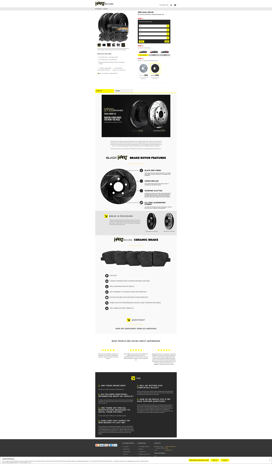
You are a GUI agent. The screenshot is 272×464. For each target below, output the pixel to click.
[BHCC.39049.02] (99, 45)
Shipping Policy (126, 451)
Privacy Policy (142, 451)
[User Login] (171, 5)
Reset (141, 41)
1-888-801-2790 (168, 450)
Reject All (215, 460)
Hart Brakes (99, 8)
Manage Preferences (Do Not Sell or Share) (198, 460)
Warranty (141, 449)
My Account (126, 446)
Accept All (225, 460)
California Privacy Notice (144, 454)
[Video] (123, 45)
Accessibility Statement (144, 446)
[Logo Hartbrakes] (104, 3)
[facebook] (155, 456)
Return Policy (126, 449)
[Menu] (175, 5)
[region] (136, 460)
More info (99, 90)
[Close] (269, 460)
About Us (125, 454)
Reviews (117, 90)
